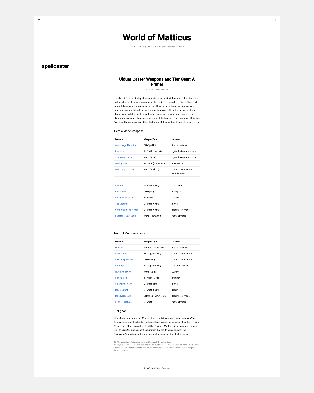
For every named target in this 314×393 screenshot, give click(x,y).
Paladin (191, 345)
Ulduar (169, 342)
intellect (160, 345)
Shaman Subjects (135, 348)
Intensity (119, 151)
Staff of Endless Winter (126, 209)
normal (176, 345)
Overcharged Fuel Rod (126, 145)
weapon (184, 348)
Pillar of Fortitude (123, 302)
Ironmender (121, 191)
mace (170, 345)
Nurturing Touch (123, 271)
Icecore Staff (121, 290)
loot (165, 345)
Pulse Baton (121, 277)
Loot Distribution (133, 342)
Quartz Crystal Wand (125, 169)
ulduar (177, 348)
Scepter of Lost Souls (125, 216)
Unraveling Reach (123, 283)
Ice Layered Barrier (124, 296)
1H (118, 345)
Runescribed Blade (124, 197)
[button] (39, 20)
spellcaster (154, 348)
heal (142, 345)
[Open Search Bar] (275, 20)
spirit (161, 348)
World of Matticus (157, 37)
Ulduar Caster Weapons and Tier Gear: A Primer (157, 82)
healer (147, 345)
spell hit (146, 348)
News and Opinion (148, 342)
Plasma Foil (120, 253)
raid (125, 348)
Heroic (153, 345)
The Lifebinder (122, 203)
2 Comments (122, 350)
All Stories (121, 342)
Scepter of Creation (124, 157)
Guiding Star (121, 163)
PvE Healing (161, 342)
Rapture (119, 185)
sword (171, 348)
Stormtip (119, 265)
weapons (191, 348)
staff (166, 348)
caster (126, 345)
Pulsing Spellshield (124, 259)
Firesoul (119, 247)
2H (121, 345)
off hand (183, 345)
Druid (138, 345)
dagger (132, 345)
